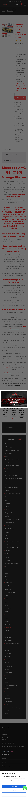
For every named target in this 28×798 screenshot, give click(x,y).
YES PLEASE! (14, 402)
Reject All (14, 795)
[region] (14, 784)
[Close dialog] (27, 390)
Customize (14, 791)
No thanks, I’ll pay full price (14, 404)
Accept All (14, 786)
